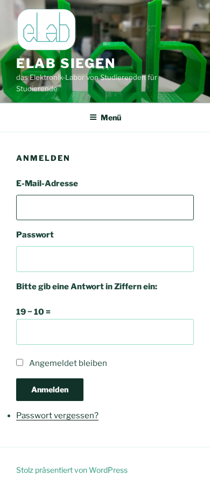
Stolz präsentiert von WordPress (72, 469)
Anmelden (49, 389)
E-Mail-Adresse (47, 183)
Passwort (35, 235)
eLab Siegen (66, 63)
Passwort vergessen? (57, 415)
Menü (111, 117)
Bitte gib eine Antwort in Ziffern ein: (86, 286)
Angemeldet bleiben (68, 363)
